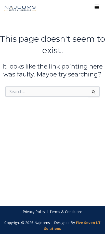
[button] (97, 7)
